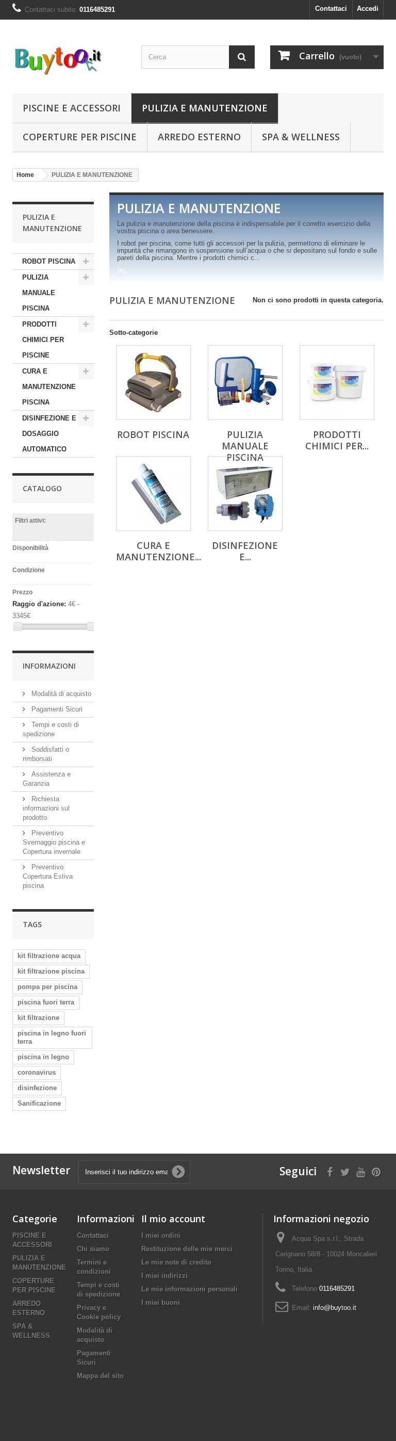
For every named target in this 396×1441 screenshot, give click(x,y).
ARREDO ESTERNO (199, 137)
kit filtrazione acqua (49, 956)
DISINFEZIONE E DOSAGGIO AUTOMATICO (49, 433)
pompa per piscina (47, 987)
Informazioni (49, 666)
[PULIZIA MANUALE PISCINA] (245, 382)
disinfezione (37, 1088)
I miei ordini (160, 1235)
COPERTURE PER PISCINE (80, 137)
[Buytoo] (69, 60)
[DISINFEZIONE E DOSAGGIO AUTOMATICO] (245, 493)
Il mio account (173, 1218)
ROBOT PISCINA (48, 261)
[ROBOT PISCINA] (153, 382)
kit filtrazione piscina (51, 971)
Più (122, 271)
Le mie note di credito (176, 1262)
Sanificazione (39, 1103)
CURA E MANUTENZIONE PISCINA (49, 386)
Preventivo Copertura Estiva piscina (48, 876)
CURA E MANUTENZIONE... (158, 551)
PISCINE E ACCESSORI (72, 108)
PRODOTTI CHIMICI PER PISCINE (43, 339)
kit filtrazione (38, 1018)
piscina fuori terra (46, 1002)
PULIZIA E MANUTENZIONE (205, 108)
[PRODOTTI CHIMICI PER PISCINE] (337, 382)
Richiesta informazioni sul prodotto (46, 808)
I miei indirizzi (164, 1276)
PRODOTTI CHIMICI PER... (337, 440)
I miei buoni (160, 1302)
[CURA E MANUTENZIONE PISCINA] (153, 493)
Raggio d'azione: (39, 604)
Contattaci (331, 8)
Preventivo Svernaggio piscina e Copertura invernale (54, 842)
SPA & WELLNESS (301, 137)
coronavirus (37, 1072)
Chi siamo (93, 1249)
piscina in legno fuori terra (52, 1037)
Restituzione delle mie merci (187, 1249)
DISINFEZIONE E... (245, 551)
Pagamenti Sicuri (55, 709)
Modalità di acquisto (60, 694)
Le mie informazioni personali (189, 1289)
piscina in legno (43, 1057)
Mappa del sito (100, 1376)
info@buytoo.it (334, 1308)
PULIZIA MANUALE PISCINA (38, 292)
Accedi (367, 8)
